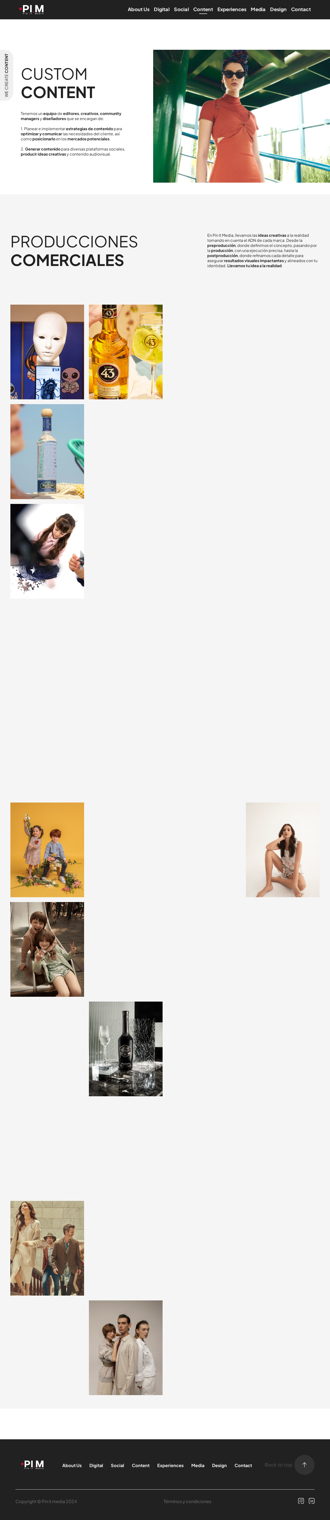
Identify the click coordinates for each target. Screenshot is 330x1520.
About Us (139, 9)
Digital (161, 9)
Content (203, 9)
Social (181, 9)
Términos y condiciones (187, 1501)
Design (278, 9)
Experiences (232, 9)
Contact (301, 9)
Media (258, 9)
